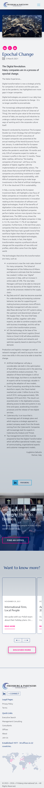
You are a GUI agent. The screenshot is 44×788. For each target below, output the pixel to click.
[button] (39, 5)
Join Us (5, 737)
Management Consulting (12, 721)
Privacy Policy (7, 703)
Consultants (7, 725)
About (4, 733)
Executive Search (9, 717)
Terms (4, 707)
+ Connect (13, 693)
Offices (5, 729)
